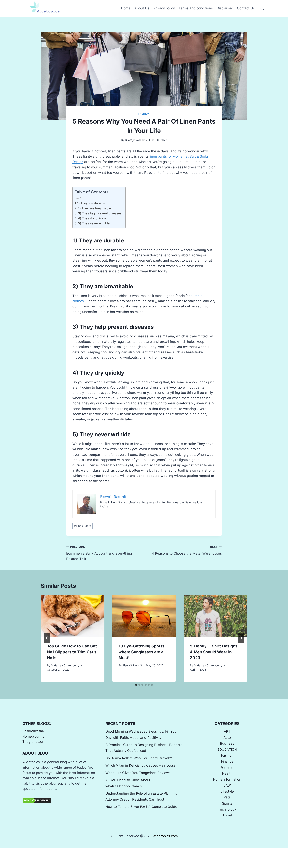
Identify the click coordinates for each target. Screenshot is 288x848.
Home (125, 8)
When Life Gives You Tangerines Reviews (138, 773)
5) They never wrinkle (94, 223)
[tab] (136, 685)
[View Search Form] (262, 8)
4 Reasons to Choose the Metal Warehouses (187, 550)
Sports (227, 803)
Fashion (143, 113)
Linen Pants (82, 525)
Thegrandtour (33, 742)
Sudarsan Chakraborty (65, 665)
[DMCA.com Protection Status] (61, 800)
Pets (227, 797)
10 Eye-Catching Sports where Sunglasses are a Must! (141, 652)
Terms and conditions (196, 8)
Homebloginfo (33, 736)
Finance (227, 761)
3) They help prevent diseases (99, 213)
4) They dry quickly (92, 218)
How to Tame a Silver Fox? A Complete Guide (141, 807)
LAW (227, 785)
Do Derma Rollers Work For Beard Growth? (138, 758)
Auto (227, 738)
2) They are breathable (94, 208)
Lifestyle (227, 791)
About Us (141, 8)
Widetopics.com (165, 836)
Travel (227, 815)
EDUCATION (227, 749)
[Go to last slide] (47, 638)
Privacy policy (164, 8)
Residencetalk (33, 731)
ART (227, 731)
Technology (227, 809)
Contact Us (246, 8)
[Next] (241, 638)
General (227, 767)
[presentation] (72, 616)
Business (227, 743)
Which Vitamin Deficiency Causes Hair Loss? (140, 765)
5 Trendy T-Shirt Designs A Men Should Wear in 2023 (213, 652)
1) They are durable (91, 203)
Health (227, 773)
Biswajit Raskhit (135, 140)
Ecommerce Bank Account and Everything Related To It (99, 553)
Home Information (227, 779)
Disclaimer (225, 8)
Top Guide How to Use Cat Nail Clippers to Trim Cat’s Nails (72, 652)
